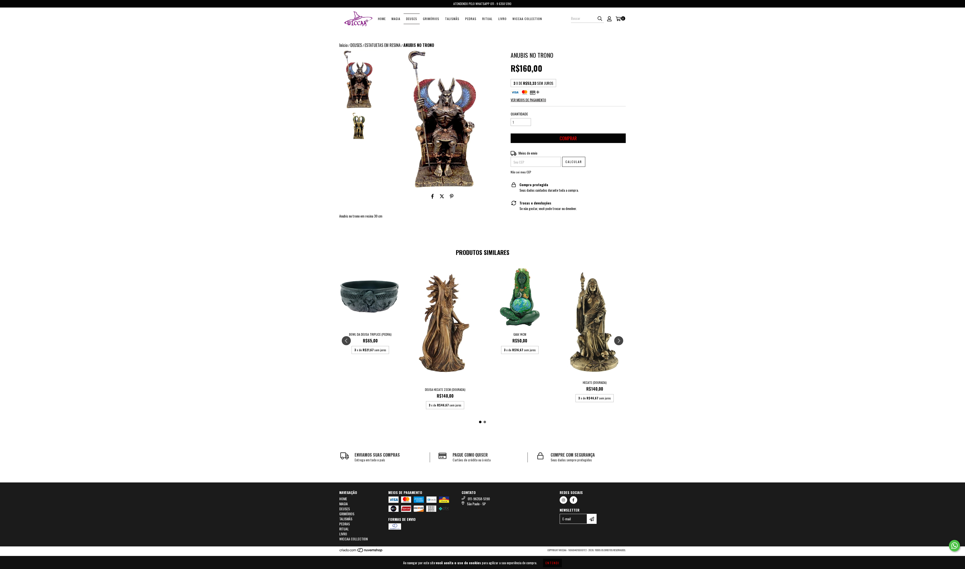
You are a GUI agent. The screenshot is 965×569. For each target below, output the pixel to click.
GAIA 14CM (519, 334)
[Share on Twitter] (442, 195)
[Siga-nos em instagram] (563, 500)
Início (343, 45)
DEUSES (411, 19)
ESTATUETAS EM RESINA (383, 45)
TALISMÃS (452, 19)
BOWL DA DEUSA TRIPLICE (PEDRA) (370, 334)
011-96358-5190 (479, 498)
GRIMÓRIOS (431, 19)
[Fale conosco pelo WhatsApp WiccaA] (954, 545)
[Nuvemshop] (361, 551)
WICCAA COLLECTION (527, 19)
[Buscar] (600, 18)
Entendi (552, 563)
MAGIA (396, 19)
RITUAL (487, 19)
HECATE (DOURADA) (595, 382)
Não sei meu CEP (521, 172)
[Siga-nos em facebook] (573, 500)
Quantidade (519, 113)
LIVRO (502, 19)
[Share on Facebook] (432, 195)
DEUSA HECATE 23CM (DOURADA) (445, 389)
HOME (382, 19)
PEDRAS (470, 19)
